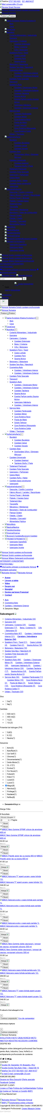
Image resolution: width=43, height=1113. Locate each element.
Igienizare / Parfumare (19, 175)
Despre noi (10, 586)
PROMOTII (20, 241)
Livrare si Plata (6, 1088)
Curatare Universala (18, 160)
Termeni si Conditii (19, 1091)
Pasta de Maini (20, 122)
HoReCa (16, 137)
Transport (13, 82)
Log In (7, 290)
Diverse (16, 236)
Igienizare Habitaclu (22, 105)
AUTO (14, 1038)
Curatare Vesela (21, 148)
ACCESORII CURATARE (27, 1041)
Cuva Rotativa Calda (22, 131)
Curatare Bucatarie (22, 143)
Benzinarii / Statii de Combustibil (23, 212)
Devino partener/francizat (17, 592)
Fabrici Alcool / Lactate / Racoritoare (25, 195)
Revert (5, 823)
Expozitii (17, 1079)
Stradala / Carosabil (18, 221)
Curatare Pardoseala (22, 114)
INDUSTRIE (13, 1041)
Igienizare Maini (16, 247)
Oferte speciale (28, 1079)
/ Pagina (13, 820)
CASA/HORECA (24, 1038)
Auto (11, 24)
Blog (12, 1079)
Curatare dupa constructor (20, 183)
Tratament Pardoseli (18, 169)
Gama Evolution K (28, 21)
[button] (24, 284)
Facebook (4, 1082)
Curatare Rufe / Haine (18, 180)
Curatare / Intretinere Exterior (26, 76)
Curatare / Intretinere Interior (26, 73)
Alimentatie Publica (18, 224)
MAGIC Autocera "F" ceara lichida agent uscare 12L (21, 996)
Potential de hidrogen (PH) (11, 727)
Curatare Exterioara (22, 44)
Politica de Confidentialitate (24, 1088)
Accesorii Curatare (29, 239)
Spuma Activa (20, 61)
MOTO (33, 1038)
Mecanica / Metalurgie (19, 210)
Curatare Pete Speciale (19, 79)
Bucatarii (13, 140)
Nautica (16, 230)
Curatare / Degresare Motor (25, 87)
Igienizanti (14, 186)
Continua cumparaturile (9, 1018)
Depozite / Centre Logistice (21, 192)
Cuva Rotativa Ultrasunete (25, 128)
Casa (12, 26)
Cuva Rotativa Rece (22, 119)
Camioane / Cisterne (18, 41)
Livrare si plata (11, 580)
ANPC (30, 1091)
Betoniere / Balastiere (19, 64)
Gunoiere (13, 38)
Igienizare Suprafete (18, 244)
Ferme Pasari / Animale (19, 198)
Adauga (4, 846)
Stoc (2, 696)
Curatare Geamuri (21, 163)
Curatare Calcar (20, 146)
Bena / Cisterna (20, 47)
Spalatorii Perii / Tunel (19, 53)
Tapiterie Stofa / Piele (23, 166)
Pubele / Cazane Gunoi (19, 201)
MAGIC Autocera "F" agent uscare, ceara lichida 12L (21, 882)
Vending (16, 233)
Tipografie (14, 207)
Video (7, 583)
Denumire (4, 743)
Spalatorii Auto (16, 85)
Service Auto (15, 111)
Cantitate (3, 709)
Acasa (7, 577)
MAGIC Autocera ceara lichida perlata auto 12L (19, 973)
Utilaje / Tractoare (17, 134)
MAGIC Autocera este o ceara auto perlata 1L (19, 926)
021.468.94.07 (28, 1)
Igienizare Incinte (17, 250)
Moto (13, 227)
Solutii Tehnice (20, 125)
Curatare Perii (20, 58)
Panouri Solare (16, 215)
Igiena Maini (15, 178)
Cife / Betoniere (21, 50)
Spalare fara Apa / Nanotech (21, 67)
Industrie (18, 189)
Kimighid (8, 589)
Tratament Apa (16, 204)
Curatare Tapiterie (21, 93)
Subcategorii (7, 613)
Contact (8, 595)
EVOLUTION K (6, 1038)
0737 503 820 (15, 1)
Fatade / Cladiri (16, 218)
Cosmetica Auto (16, 70)
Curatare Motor (20, 117)
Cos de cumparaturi (26, 1018)
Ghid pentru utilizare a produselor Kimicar (19, 270)
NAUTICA (4, 1041)
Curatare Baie (15, 151)
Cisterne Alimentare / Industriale (23, 35)
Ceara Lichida (20, 55)
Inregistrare (15, 290)
